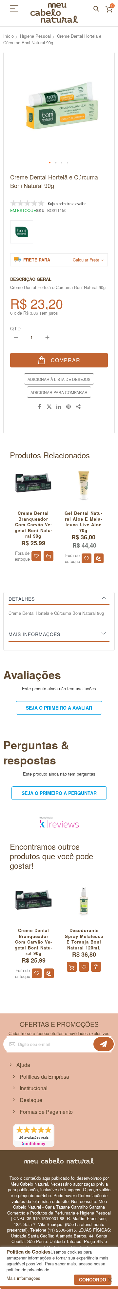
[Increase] (47, 337)
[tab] (59, 598)
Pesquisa (96, 9)
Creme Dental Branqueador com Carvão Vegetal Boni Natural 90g (33, 524)
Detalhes (22, 598)
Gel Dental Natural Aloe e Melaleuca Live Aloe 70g (83, 521)
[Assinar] (103, 1044)
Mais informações (34, 634)
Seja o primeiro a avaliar (59, 707)
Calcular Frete (86, 260)
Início (8, 36)
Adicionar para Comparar (59, 392)
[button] (50, 163)
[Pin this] (69, 407)
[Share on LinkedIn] (59, 407)
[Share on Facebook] (39, 407)
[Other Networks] (78, 407)
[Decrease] (16, 337)
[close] (110, 1279)
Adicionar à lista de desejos (59, 379)
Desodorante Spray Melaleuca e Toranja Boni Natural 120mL (84, 939)
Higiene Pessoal (35, 36)
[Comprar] (72, 967)
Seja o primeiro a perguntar (59, 793)
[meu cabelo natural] (54, 13)
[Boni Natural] (21, 231)
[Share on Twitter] (49, 407)
